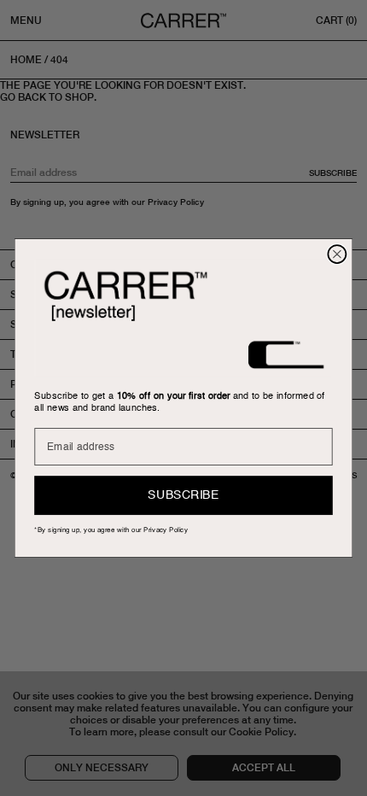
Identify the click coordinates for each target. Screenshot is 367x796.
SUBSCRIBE (183, 495)
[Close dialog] (337, 254)
